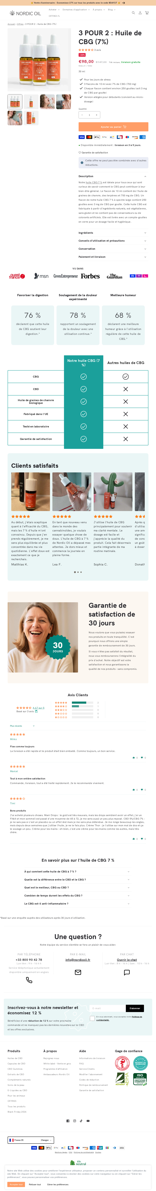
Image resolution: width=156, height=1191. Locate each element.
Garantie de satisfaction (91, 1090)
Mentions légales (61, 1152)
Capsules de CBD (16, 1063)
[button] (54, 9)
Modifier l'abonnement (91, 1074)
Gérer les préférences (57, 1184)
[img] (17, 734)
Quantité (83, 109)
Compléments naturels (19, 1079)
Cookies (98, 1152)
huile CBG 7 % (94, 182)
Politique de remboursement (93, 1085)
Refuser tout (35, 1184)
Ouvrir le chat (127, 960)
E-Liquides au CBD (17, 1090)
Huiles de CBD (15, 1058)
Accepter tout (16, 1184)
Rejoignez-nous (51, 1058)
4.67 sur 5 (38, 707)
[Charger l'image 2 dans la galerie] (31, 101)
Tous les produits (16, 1106)
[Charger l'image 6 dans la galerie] (31, 118)
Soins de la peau (16, 1085)
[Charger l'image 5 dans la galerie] (15, 118)
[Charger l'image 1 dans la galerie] (15, 101)
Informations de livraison (92, 1058)
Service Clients (87, 1069)
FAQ (81, 1063)
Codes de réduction (89, 1079)
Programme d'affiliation (55, 1069)
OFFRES (12, 1101)
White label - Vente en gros (57, 1063)
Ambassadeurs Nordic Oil (56, 1074)
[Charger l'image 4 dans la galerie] (63, 101)
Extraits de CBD (16, 1074)
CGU (70, 1152)
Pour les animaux (16, 1095)
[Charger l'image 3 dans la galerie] (47, 101)
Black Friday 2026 (17, 1111)
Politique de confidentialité (84, 1152)
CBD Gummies (15, 1069)
